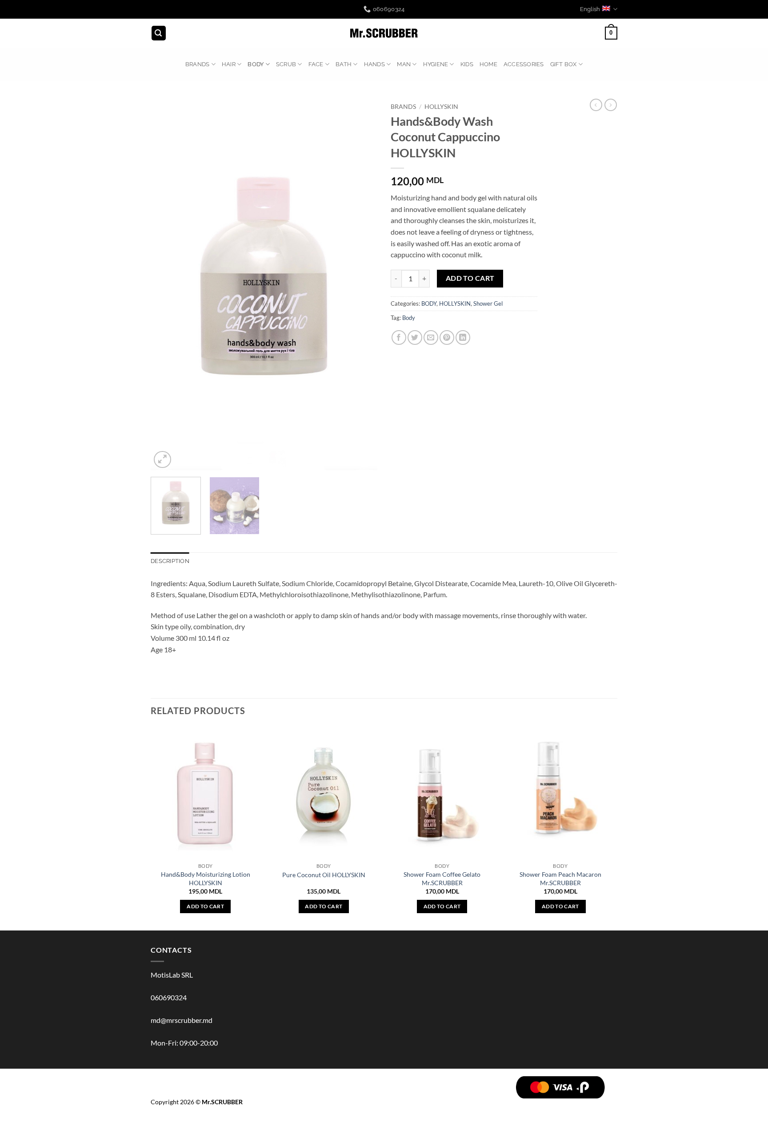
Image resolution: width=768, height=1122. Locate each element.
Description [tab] (170, 561)
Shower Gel (488, 303)
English (590, 9)
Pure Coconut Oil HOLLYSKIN (323, 874)
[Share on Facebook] (399, 337)
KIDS (466, 64)
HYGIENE (435, 64)
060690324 (169, 997)
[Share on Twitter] (415, 337)
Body (408, 317)
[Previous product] (610, 105)
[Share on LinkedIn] (463, 337)
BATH (344, 64)
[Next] (362, 285)
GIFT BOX (563, 64)
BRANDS (197, 64)
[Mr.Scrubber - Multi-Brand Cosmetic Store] (384, 33)
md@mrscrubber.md (181, 1020)
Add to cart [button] (205, 906)
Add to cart (470, 278)
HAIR (229, 64)
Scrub (286, 64)
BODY (256, 64)
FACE (316, 64)
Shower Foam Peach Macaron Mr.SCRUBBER (560, 878)
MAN (404, 64)
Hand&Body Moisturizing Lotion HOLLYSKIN (205, 878)
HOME (488, 64)
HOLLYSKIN (441, 106)
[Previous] (166, 285)
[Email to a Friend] (431, 337)
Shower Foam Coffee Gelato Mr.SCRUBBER (442, 878)
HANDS (374, 64)
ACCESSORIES (524, 64)
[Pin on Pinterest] (447, 337)
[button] (159, 33)
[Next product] (596, 105)
